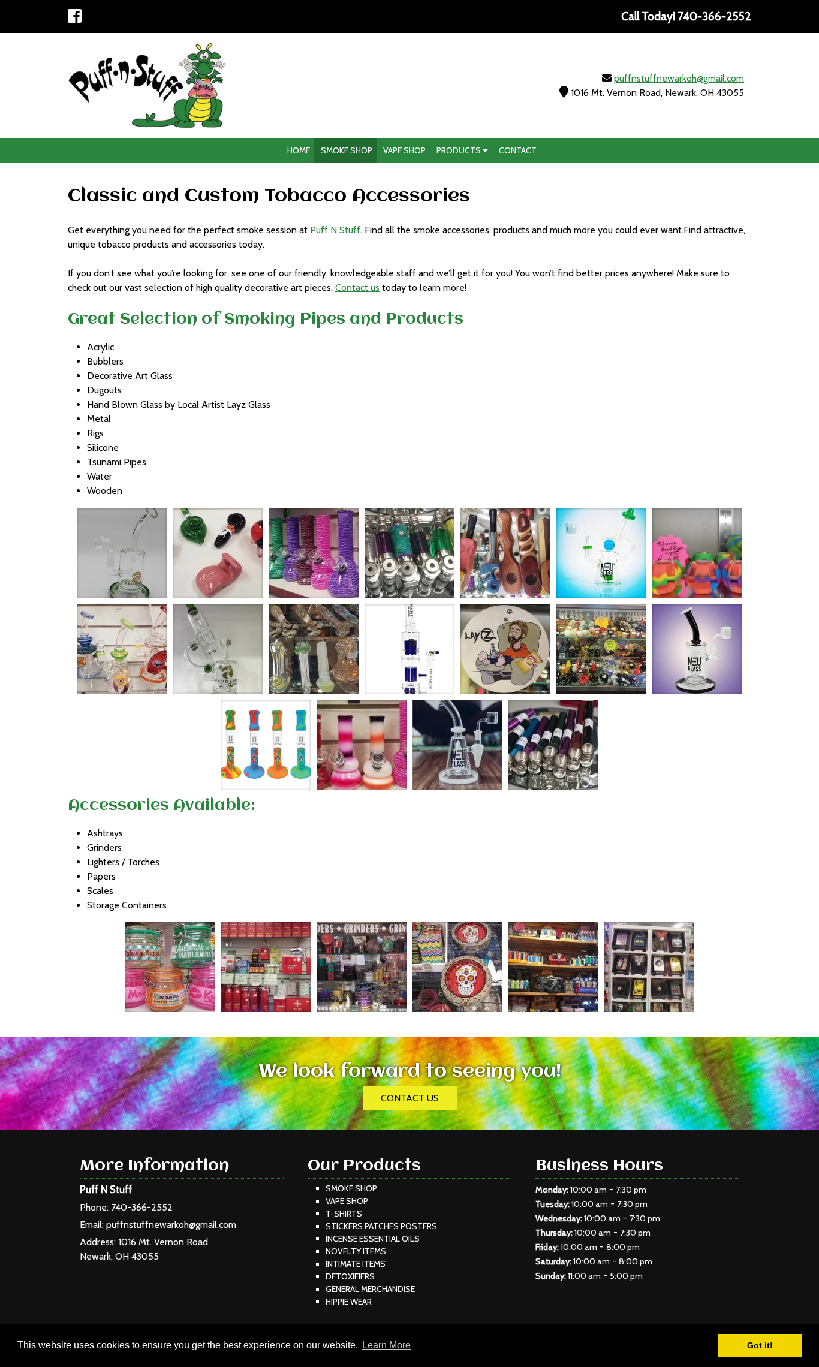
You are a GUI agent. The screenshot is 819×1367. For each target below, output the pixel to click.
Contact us (357, 287)
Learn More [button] (386, 1345)
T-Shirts (344, 1213)
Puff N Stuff (335, 230)
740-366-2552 (142, 1207)
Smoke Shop (346, 150)
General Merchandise (370, 1289)
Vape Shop (404, 150)
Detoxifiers (350, 1276)
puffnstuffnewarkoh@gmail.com (679, 78)
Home (298, 150)
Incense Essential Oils (373, 1238)
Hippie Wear (349, 1301)
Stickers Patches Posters (381, 1226)
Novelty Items (356, 1251)
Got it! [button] (760, 1345)
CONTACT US (410, 1098)
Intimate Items (356, 1263)
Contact (518, 150)
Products (459, 150)
